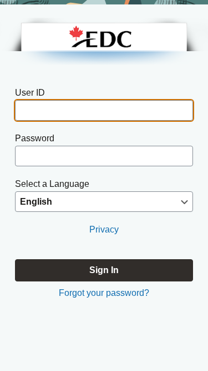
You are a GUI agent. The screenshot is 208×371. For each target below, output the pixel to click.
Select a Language (52, 184)
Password (34, 138)
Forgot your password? (104, 293)
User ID (30, 92)
